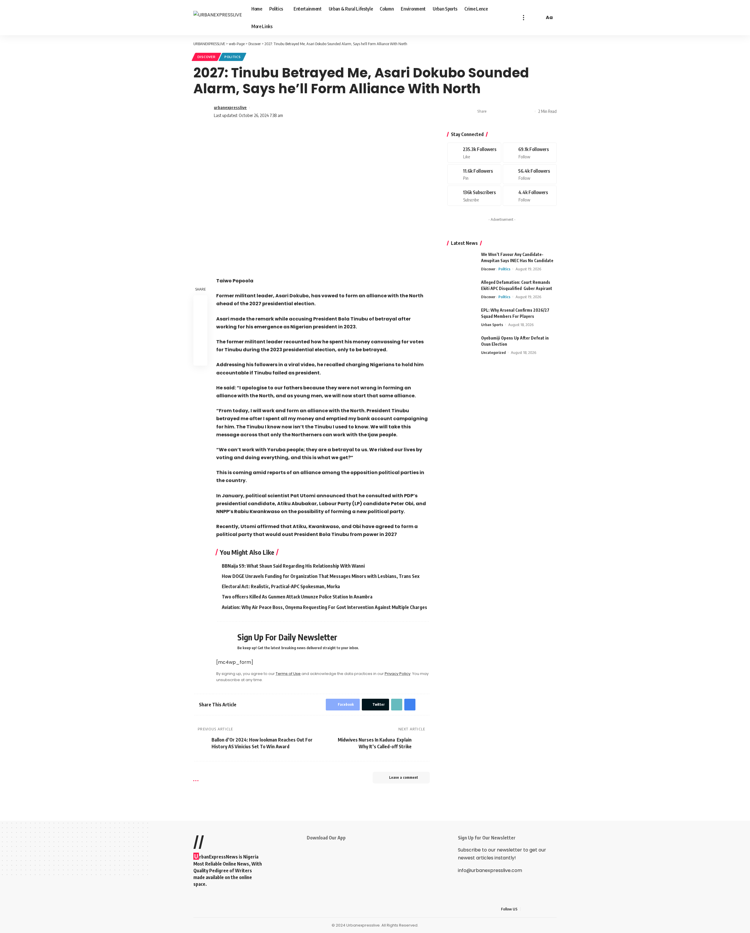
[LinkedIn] (553, 909)
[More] (529, 111)
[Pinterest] (474, 174)
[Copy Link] (511, 111)
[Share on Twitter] (502, 111)
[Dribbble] (530, 196)
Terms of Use (288, 673)
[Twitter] (530, 153)
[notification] (531, 18)
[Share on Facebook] (493, 111)
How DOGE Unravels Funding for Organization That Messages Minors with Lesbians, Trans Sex (321, 576)
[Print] (520, 111)
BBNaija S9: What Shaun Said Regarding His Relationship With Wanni (293, 566)
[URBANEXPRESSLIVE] (217, 17)
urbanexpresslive (230, 107)
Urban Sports (492, 324)
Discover (206, 57)
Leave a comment (403, 777)
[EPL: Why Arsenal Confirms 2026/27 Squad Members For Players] (462, 318)
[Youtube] (474, 196)
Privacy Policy (397, 673)
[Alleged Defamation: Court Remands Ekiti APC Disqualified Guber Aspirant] (462, 290)
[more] (523, 17)
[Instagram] (530, 174)
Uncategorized (493, 352)
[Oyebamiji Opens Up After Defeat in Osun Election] (462, 346)
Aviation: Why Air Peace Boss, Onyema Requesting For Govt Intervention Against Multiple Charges (324, 607)
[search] (539, 17)
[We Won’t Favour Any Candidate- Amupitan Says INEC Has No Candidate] (462, 262)
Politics (232, 57)
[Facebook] (474, 153)
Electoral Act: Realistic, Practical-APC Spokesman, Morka (281, 586)
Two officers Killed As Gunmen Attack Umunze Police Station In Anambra (297, 597)
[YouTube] (539, 909)
